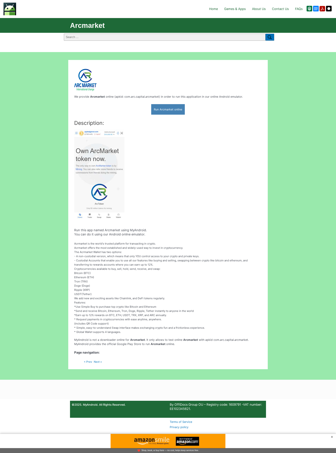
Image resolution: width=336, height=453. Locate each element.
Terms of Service (181, 422)
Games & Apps (235, 9)
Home (213, 9)
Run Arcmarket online (168, 109)
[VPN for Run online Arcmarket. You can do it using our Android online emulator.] (309, 8)
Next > (98, 361)
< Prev (88, 361)
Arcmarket (87, 25)
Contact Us (280, 9)
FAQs (299, 9)
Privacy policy (179, 427)
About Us (259, 9)
